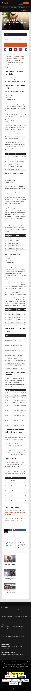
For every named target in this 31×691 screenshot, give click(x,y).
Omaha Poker (12, 628)
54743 (23, 669)
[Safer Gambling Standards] (20, 684)
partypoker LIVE (11, 636)
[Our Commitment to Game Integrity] (10, 587)
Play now (15, 45)
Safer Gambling (19, 646)
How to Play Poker (5, 626)
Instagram (9, 638)
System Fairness (5, 648)
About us (3, 609)
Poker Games (14, 626)
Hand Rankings (4, 628)
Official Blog (4, 636)
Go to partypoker (24, 10)
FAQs (8, 609)
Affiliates (10, 618)
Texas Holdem (21, 626)
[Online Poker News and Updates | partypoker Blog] (6, 2)
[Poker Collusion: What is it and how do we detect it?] (10, 559)
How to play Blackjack (21, 628)
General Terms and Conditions (8, 646)
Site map (20, 609)
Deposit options (13, 609)
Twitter (22, 636)
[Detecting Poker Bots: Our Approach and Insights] (10, 573)
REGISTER (26, 3)
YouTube (3, 638)
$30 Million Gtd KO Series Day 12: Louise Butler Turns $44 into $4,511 (22, 544)
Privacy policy (24, 616)
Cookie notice (4, 618)
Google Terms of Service (17, 654)
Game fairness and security (7, 616)
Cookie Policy (24, 663)
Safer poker (17, 616)
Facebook (18, 636)
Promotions (3, 630)
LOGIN (20, 3)
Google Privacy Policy (6, 654)
